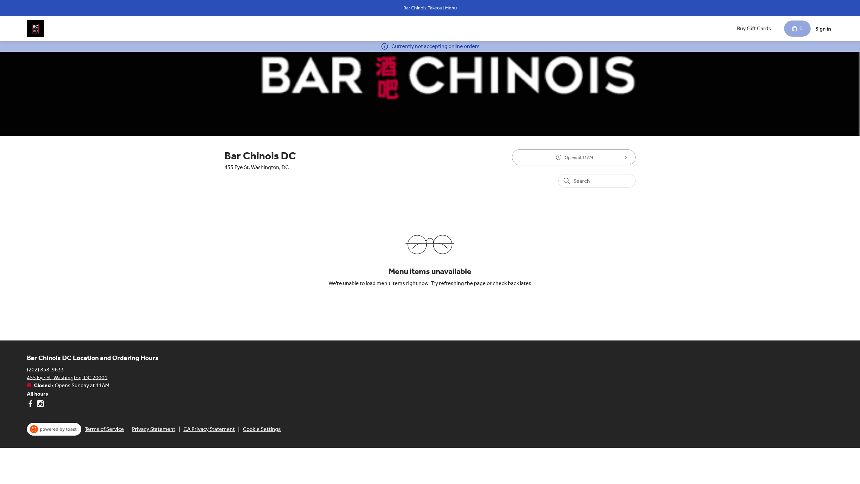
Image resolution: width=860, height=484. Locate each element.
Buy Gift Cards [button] (754, 28)
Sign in (823, 29)
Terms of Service (104, 429)
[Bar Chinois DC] (35, 28)
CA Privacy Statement (209, 429)
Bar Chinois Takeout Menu (430, 8)
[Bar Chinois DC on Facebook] (31, 404)
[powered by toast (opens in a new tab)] (54, 429)
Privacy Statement (153, 429)
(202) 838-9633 (45, 369)
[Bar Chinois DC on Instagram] (39, 404)
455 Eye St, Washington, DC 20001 (67, 377)
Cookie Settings (262, 429)
